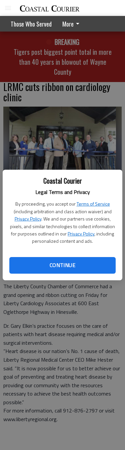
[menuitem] (72, 24)
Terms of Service (93, 203)
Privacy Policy (28, 218)
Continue (62, 265)
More (68, 24)
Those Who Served (31, 24)
